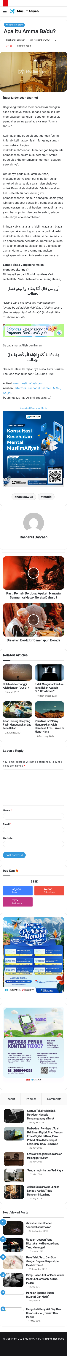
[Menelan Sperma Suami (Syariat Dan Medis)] (13, 1298)
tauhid (47, 497)
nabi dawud (24, 497)
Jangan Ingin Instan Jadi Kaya (45, 1170)
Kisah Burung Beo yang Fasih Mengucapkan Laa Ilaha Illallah (17, 725)
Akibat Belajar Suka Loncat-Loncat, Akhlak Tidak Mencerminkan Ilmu (44, 1190)
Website (8, 838)
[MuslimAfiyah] (24, 11)
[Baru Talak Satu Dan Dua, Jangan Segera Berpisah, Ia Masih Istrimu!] (13, 1262)
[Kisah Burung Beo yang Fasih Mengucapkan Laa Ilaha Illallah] (17, 709)
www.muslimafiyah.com (27, 383)
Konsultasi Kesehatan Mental (33, 408)
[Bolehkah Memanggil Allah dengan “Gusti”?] (17, 672)
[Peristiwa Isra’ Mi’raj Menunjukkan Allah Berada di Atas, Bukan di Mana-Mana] (49, 709)
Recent (10, 1099)
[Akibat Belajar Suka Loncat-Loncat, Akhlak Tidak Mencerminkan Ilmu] (14, 1192)
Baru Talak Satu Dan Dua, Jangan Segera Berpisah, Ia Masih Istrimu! (42, 1261)
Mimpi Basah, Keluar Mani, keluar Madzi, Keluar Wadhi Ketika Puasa (45, 1279)
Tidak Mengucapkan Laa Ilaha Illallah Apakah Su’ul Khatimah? (49, 688)
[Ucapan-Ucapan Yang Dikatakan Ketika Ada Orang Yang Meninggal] (13, 1245)
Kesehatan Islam (14, 24)
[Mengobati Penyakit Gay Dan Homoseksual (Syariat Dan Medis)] (13, 1314)
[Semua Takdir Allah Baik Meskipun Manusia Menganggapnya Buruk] (14, 1116)
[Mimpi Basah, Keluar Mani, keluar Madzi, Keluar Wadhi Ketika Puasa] (13, 1280)
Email (7, 824)
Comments (54, 1099)
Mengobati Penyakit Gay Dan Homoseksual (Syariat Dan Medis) (43, 1313)
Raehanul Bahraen (15, 39)
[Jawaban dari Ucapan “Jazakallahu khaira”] (13, 1228)
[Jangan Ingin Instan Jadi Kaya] (14, 1175)
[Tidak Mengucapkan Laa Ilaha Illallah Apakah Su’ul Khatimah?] (49, 672)
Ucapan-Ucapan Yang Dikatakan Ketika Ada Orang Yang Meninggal (42, 1243)
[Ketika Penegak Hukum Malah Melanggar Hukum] (14, 1159)
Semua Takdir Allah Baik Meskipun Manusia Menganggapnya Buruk (41, 1114)
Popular (31, 1099)
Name (7, 810)
